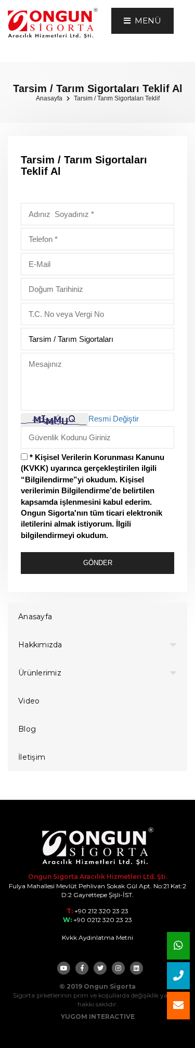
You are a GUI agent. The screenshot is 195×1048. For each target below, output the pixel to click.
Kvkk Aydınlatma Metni (97, 937)
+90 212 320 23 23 (100, 911)
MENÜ (146, 20)
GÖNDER (97, 563)
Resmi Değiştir (113, 418)
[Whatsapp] (178, 946)
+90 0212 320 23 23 (102, 920)
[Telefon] (178, 976)
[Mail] (178, 1005)
